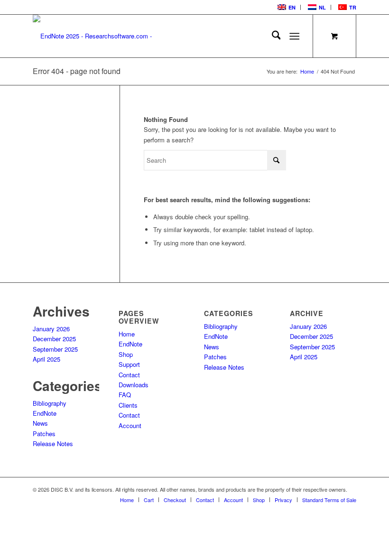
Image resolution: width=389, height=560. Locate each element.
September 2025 (55, 349)
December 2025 (54, 338)
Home (127, 333)
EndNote (44, 413)
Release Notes (53, 443)
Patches (44, 433)
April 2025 (46, 359)
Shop (126, 354)
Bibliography (49, 403)
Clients (128, 405)
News (40, 423)
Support (129, 364)
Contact (129, 374)
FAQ (125, 394)
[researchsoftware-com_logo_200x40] (97, 36)
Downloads (133, 384)
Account (130, 425)
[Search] (271, 36)
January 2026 (51, 328)
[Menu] (295, 36)
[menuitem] (285, 7)
